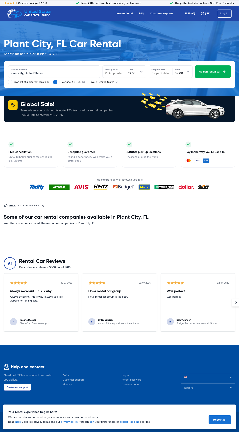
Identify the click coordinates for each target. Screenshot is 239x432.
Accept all (219, 419)
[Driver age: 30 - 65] (55, 82)
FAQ (141, 13)
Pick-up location (19, 69)
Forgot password (131, 379)
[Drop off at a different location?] (10, 82)
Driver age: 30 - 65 (69, 82)
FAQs (66, 375)
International (125, 13)
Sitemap (67, 384)
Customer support (161, 13)
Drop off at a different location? (30, 82)
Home (12, 205)
